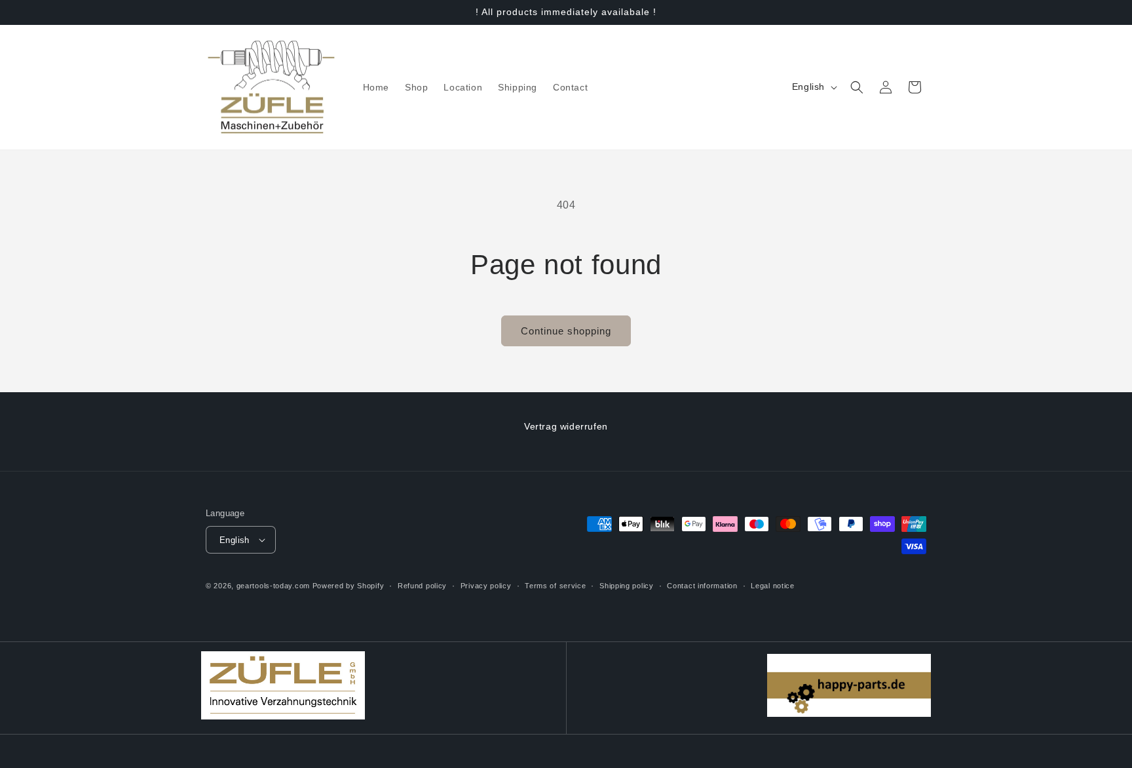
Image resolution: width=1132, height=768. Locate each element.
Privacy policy (486, 586)
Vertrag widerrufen (566, 426)
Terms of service (555, 586)
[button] (856, 87)
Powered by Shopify (348, 586)
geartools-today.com (273, 586)
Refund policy (422, 586)
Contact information (702, 586)
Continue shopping (566, 330)
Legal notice (772, 586)
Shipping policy (626, 586)
